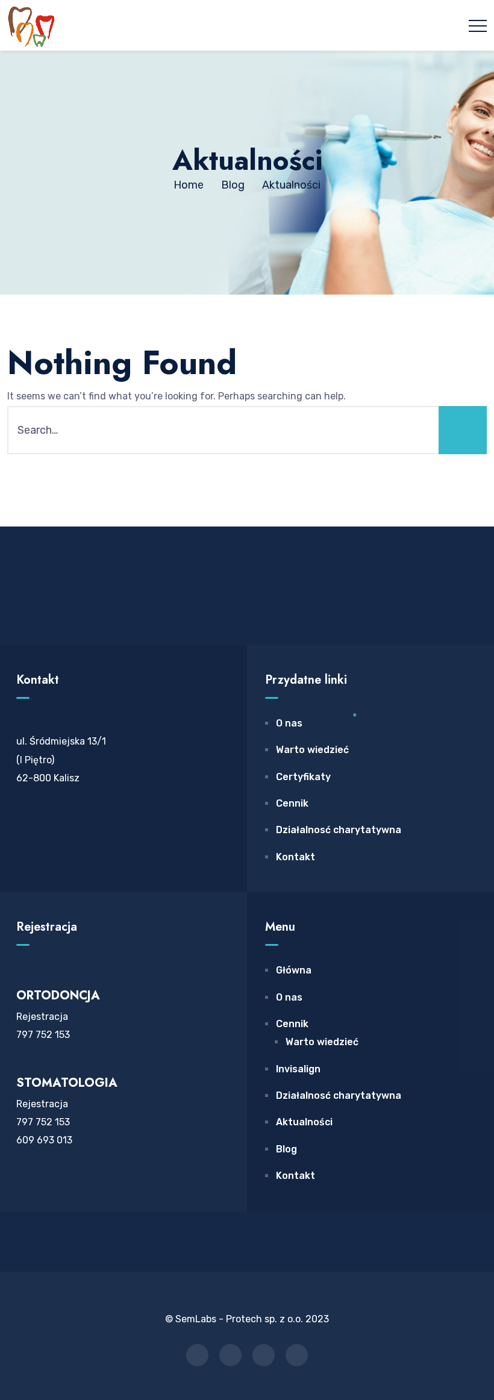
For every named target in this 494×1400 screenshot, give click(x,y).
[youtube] (297, 1355)
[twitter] (230, 1355)
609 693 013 (44, 1140)
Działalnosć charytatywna (338, 830)
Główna (293, 970)
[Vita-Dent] (31, 25)
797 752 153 (43, 1034)
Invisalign (298, 1069)
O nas (289, 723)
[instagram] (263, 1355)
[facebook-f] (197, 1355)
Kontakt (295, 857)
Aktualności (304, 1122)
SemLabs (197, 1319)
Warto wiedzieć (312, 749)
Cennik (292, 803)
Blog (286, 1149)
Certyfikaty (303, 777)
